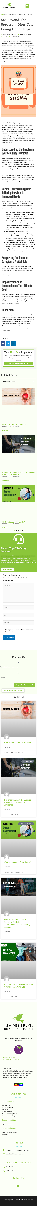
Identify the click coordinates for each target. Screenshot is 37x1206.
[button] (27, 6)
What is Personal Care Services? (14, 425)
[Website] (18, 623)
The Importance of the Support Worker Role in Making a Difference (18, 473)
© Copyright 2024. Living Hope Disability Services (18, 1199)
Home (2, 14)
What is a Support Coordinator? (13, 522)
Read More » (5, 430)
